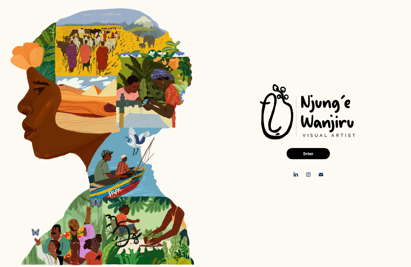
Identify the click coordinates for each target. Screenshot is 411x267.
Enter (308, 153)
